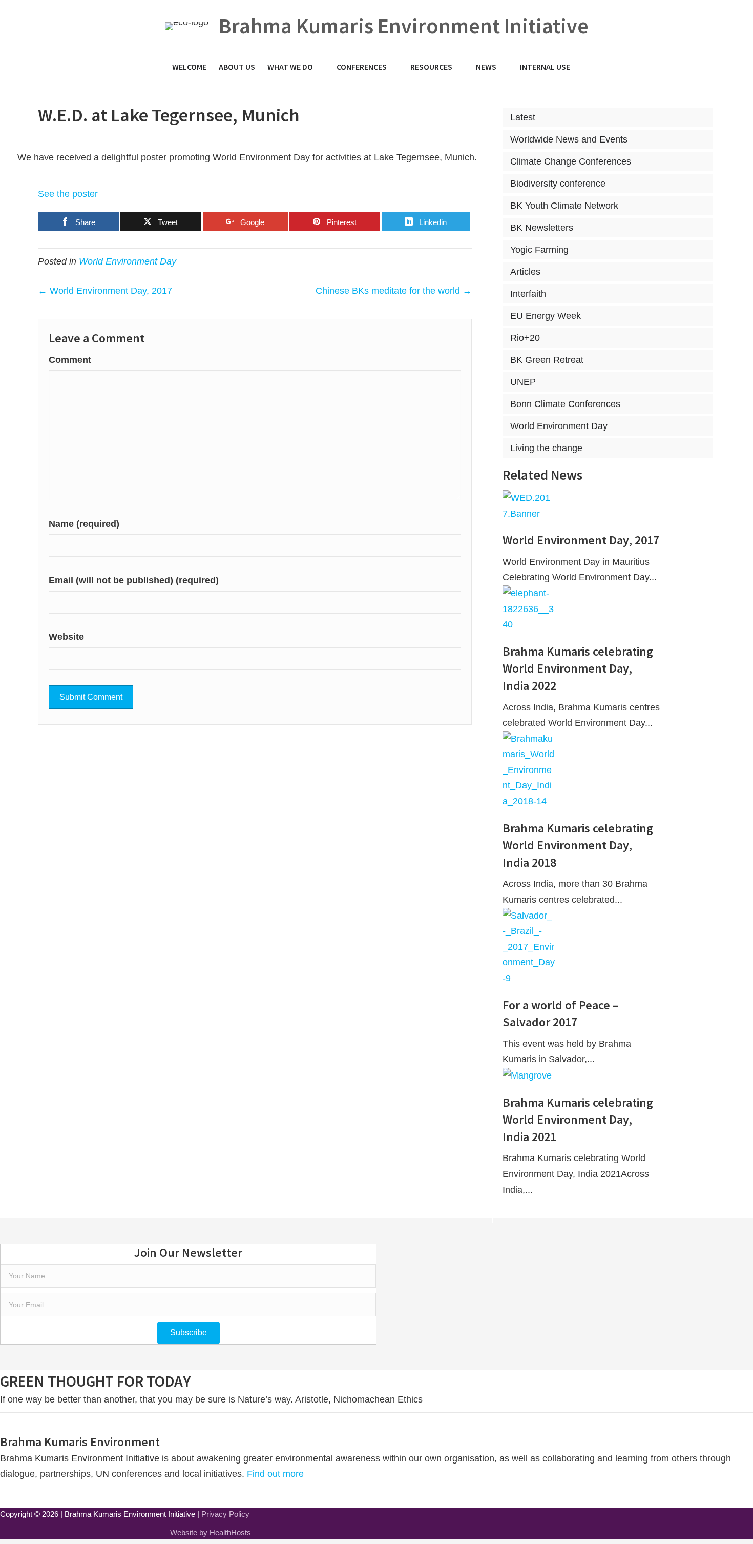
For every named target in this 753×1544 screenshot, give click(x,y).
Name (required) (84, 524)
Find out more (276, 1474)
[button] (188, 1333)
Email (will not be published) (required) (134, 580)
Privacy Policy (225, 1514)
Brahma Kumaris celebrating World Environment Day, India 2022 (578, 668)
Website (66, 637)
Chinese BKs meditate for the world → (394, 291)
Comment (70, 360)
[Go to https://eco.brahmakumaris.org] (377, 26)
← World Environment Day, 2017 (105, 291)
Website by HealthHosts (210, 1532)
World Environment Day (127, 261)
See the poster (68, 194)
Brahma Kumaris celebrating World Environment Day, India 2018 (578, 845)
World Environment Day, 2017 (581, 540)
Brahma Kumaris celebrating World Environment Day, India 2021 (578, 1119)
